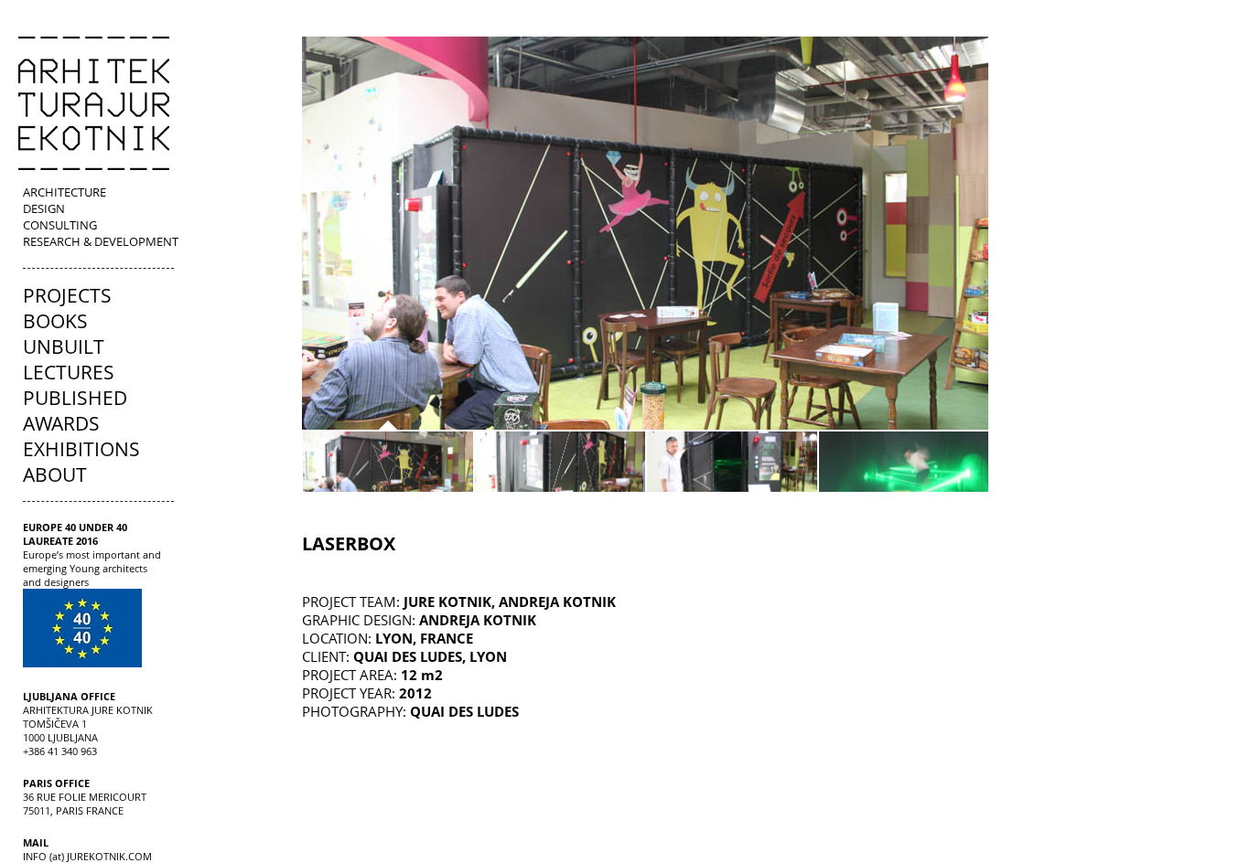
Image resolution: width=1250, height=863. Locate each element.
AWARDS (61, 423)
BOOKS (55, 321)
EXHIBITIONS (81, 449)
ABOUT (55, 474)
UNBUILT (63, 346)
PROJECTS (67, 295)
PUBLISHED (75, 397)
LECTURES (68, 372)
